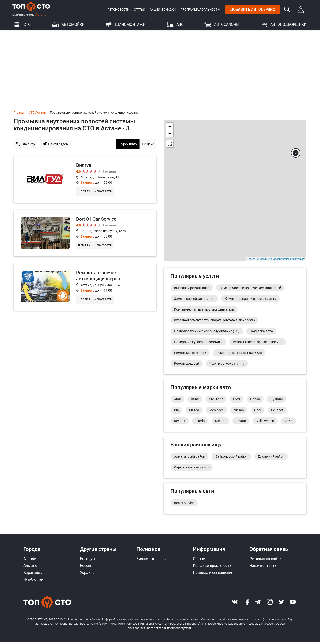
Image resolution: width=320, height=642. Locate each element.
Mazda (194, 410)
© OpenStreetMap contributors (287, 258)
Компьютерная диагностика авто (250, 299)
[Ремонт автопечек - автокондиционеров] (85, 287)
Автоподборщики (288, 24)
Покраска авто (261, 331)
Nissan (239, 410)
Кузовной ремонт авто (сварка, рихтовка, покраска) (214, 320)
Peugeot (277, 410)
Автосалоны (226, 24)
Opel (257, 410)
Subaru (220, 421)
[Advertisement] (160, 65)
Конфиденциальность (212, 565)
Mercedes (216, 410)
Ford (236, 399)
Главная (19, 112)
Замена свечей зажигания (194, 299)
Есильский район (271, 456)
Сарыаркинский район (191, 467)
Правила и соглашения (213, 572)
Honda (255, 399)
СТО (27, 24)
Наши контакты (263, 565)
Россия (86, 565)
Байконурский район (231, 456)
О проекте (201, 559)
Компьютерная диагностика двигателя (204, 309)
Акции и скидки (163, 9)
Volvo (288, 421)
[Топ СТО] (31, 6)
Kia (176, 410)
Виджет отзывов (151, 559)
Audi (177, 399)
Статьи (139, 9)
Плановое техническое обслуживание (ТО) (206, 331)
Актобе (29, 559)
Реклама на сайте (265, 559)
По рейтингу (127, 144)
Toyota (241, 421)
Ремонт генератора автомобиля (257, 342)
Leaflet (251, 258)
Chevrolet (216, 399)
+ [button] (169, 126)
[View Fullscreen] (169, 143)
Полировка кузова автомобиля (198, 342)
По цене (148, 144)
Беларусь (88, 559)
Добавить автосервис (252, 9)
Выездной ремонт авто (191, 288)
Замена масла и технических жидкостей (250, 288)
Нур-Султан (33, 579)
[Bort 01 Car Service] (85, 233)
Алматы (30, 565)
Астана (40, 14)
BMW (195, 399)
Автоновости (118, 9)
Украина (87, 572)
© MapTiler (263, 258)
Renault (179, 421)
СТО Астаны (37, 112)
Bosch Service (184, 503)
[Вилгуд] (85, 179)
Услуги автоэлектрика (226, 363)
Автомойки (73, 24)
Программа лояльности (200, 9)
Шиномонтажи (130, 24)
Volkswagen (265, 421)
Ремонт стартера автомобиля (239, 353)
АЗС (179, 24)
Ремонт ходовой (186, 363)
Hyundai (276, 399)
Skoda (200, 421)
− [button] (169, 133)
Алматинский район (189, 456)
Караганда (32, 572)
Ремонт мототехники (190, 353)
